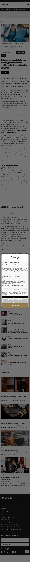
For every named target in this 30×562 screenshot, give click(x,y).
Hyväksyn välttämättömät (15, 299)
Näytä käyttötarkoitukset (15, 302)
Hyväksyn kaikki (15, 297)
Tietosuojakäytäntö (15, 305)
